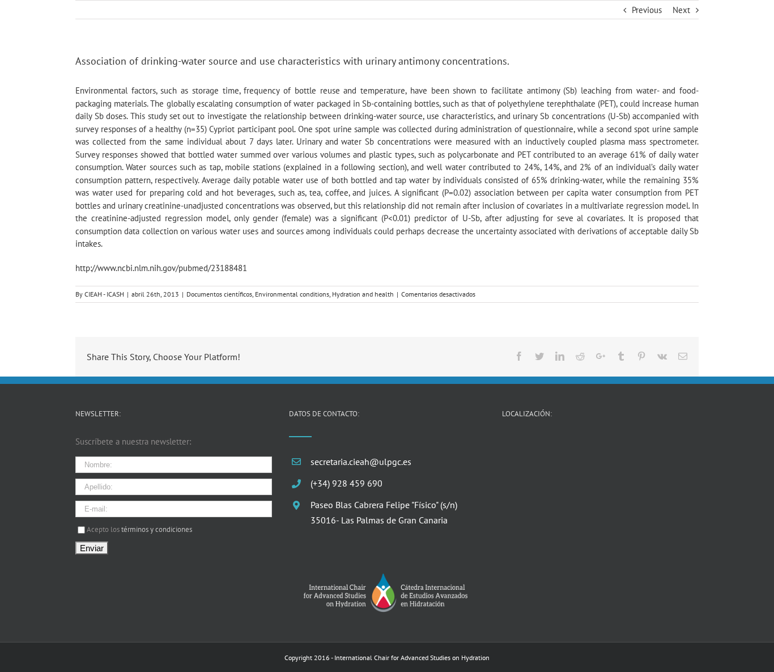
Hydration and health (363, 294)
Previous (647, 10)
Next (681, 10)
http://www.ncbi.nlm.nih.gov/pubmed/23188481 (161, 268)
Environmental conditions (292, 294)
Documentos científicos (219, 294)
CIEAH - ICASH (104, 294)
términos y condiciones (156, 529)
